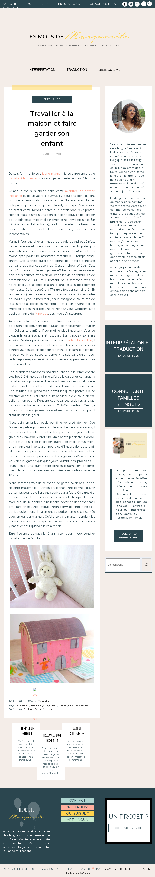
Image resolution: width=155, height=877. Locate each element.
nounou (62, 705)
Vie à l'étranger (43, 709)
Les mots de (77, 36)
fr (143, 3)
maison (53, 705)
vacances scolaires (78, 705)
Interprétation (42, 69)
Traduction (77, 69)
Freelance (28, 709)
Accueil (10, 3)
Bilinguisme (109, 70)
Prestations (69, 3)
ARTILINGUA (77, 820)
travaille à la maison (23, 178)
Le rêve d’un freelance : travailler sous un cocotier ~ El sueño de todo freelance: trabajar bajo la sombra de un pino (27, 732)
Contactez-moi (128, 828)
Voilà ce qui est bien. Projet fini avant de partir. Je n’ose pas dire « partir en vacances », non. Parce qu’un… (26, 750)
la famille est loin (80, 340)
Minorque (41, 313)
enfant (25, 705)
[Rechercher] (146, 564)
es (149, 3)
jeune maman (52, 173)
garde (45, 705)
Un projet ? (129, 816)
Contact (10, 7)
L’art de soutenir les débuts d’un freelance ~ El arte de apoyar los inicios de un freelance (77, 732)
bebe (18, 705)
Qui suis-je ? (37, 3)
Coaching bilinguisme (109, 3)
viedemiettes (127, 869)
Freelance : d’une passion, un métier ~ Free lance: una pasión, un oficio (52, 739)
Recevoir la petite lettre (128, 535)
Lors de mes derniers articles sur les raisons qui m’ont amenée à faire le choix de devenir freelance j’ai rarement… (76, 750)
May (107, 869)
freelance (35, 705)
